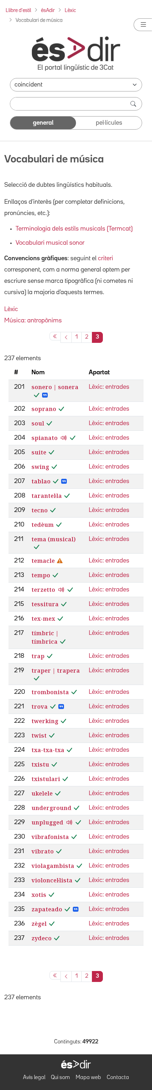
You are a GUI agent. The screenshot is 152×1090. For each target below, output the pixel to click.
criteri (105, 258)
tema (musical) (53, 539)
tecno (39, 510)
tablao (41, 481)
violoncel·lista (51, 880)
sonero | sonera (54, 387)
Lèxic (70, 10)
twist (39, 735)
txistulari (45, 779)
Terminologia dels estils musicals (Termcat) (74, 229)
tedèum (42, 525)
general (43, 123)
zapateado (46, 909)
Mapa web (88, 1077)
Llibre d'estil (18, 10)
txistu (40, 764)
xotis (38, 895)
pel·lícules (109, 123)
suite (38, 452)
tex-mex (43, 619)
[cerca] (134, 104)
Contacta (118, 1077)
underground (51, 808)
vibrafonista (50, 837)
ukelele (42, 793)
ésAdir (48, 10)
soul (37, 423)
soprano (43, 409)
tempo (40, 575)
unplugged (47, 822)
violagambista (52, 866)
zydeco (41, 938)
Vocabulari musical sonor (50, 243)
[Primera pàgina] (55, 336)
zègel (39, 924)
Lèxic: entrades (109, 387)
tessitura (45, 604)
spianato (44, 438)
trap (38, 656)
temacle (43, 561)
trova (39, 706)
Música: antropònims (33, 320)
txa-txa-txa (47, 750)
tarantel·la (46, 496)
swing (40, 467)
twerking (44, 721)
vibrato (42, 851)
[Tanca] (143, 24)
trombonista (50, 692)
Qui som (60, 1077)
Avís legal (34, 1077)
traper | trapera (55, 670)
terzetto (43, 590)
